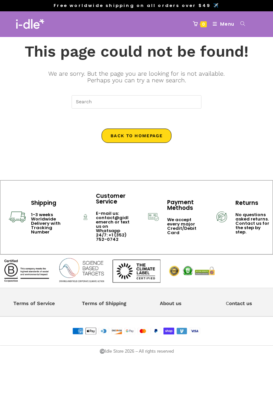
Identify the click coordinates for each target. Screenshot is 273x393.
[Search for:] (240, 24)
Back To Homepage (136, 135)
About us (170, 303)
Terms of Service (34, 303)
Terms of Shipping (104, 303)
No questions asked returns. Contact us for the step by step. (252, 223)
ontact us (240, 303)
